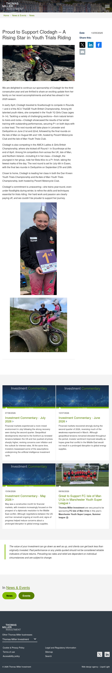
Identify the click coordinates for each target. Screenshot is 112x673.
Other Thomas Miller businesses (17, 634)
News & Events (18, 587)
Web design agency (90, 666)
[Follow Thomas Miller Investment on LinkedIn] (107, 654)
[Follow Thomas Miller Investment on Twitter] (99, 654)
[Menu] (107, 7)
